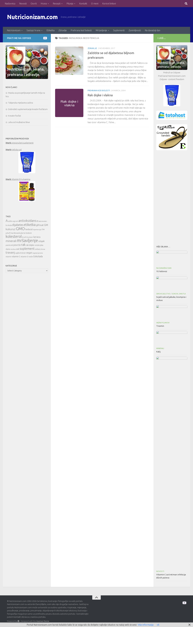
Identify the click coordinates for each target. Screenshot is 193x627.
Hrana (44, 3)
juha (7, 233)
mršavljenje (27, 240)
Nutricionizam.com (32, 17)
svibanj (37, 249)
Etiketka (50, 30)
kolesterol (14, 236)
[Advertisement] (171, 197)
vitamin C (16, 256)
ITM (43, 229)
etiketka (30, 224)
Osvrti (34, 3)
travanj (10, 252)
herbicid (28, 229)
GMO (20, 228)
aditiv (10, 221)
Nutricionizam (13, 30)
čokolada (38, 256)
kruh (24, 237)
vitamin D (24, 256)
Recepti (56, 3)
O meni (94, 3)
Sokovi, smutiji (179, 294)
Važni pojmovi (162, 323)
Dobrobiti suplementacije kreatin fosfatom (28, 109)
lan (34, 237)
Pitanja (70, 3)
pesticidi (9, 245)
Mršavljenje (101, 30)
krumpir (30, 237)
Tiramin (160, 326)
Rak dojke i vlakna (100, 95)
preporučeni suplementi (19, 143)
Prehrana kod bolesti (81, 30)
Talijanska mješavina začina (20, 103)
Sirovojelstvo (163, 294)
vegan (29, 252)
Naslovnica (10, 3)
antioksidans (27, 220)
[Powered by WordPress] (18, 621)
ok (158, 624)
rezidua (13, 249)
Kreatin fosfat (14, 116)
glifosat (40, 225)
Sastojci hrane (33, 30)
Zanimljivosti (135, 30)
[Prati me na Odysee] (45, 38)
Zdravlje (62, 30)
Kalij (158, 351)
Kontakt (83, 3)
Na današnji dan (152, 30)
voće (31, 256)
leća (38, 237)
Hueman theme (42, 621)
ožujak (41, 241)
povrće (17, 245)
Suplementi (119, 30)
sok (17, 249)
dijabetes (17, 224)
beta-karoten (42, 221)
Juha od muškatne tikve (19, 122)
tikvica (43, 249)
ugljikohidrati (20, 253)
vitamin (8, 257)
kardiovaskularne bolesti (21, 233)
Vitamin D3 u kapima (18, 179)
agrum (15, 221)
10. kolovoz (161, 271)
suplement (27, 248)
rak (23, 244)
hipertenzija (37, 229)
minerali (11, 241)
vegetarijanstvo (38, 253)
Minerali (160, 348)
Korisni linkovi (109, 3)
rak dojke (30, 245)
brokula (9, 225)
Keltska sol (14, 149)
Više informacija (145, 624)
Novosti (23, 3)
